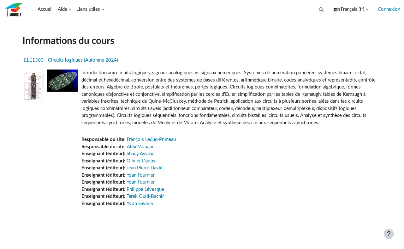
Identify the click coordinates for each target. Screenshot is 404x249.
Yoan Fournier (141, 175)
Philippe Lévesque (145, 189)
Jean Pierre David (145, 168)
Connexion (389, 9)
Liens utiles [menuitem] (88, 9)
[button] (321, 9)
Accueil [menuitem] (45, 9)
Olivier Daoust (142, 161)
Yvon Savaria (140, 203)
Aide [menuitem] (62, 9)
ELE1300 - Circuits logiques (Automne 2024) (71, 60)
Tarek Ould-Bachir (145, 196)
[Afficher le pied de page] (389, 234)
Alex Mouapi (140, 146)
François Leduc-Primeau (151, 139)
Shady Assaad (140, 153)
